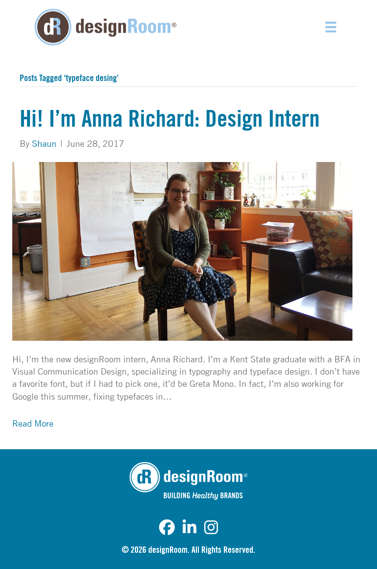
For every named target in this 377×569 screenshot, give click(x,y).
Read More (33, 423)
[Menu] (331, 27)
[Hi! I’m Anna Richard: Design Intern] (182, 250)
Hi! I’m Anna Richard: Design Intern (170, 119)
